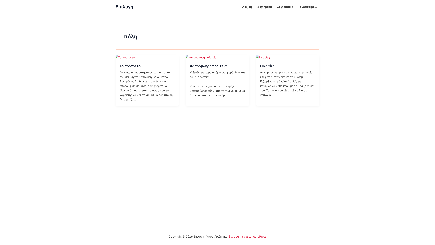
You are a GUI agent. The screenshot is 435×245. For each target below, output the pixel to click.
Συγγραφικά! (285, 7)
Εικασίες (267, 66)
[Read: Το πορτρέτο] (125, 57)
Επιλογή (124, 6)
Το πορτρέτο (130, 66)
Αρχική (247, 7)
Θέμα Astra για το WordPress (247, 236)
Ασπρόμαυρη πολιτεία (208, 66)
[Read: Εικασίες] (263, 57)
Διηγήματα (264, 7)
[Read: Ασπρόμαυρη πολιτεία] (201, 57)
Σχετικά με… (308, 7)
